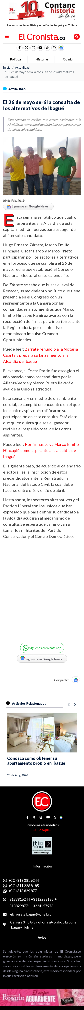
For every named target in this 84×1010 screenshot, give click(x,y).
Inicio (7, 67)
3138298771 (20, 906)
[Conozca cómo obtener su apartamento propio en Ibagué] (42, 732)
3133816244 (20, 899)
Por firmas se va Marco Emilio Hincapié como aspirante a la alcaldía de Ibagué (41, 450)
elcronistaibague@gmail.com (32, 914)
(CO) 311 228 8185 (24, 886)
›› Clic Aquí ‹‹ (42, 830)
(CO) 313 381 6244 (24, 880)
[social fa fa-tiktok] (47, 48)
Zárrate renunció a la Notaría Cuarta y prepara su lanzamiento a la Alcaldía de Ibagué (40, 355)
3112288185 (43, 899)
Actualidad (22, 67)
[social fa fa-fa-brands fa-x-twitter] (26, 48)
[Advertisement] (42, 588)
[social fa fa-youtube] (40, 48)
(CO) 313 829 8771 (24, 891)
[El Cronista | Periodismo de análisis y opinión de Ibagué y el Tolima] (42, 36)
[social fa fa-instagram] (33, 48)
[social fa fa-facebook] (20, 48)
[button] (54, 48)
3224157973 (43, 906)
